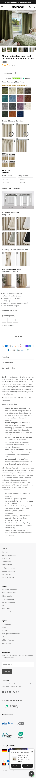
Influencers (6, 637)
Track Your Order (8, 612)
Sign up (7, 671)
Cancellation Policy (9, 593)
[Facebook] (3, 692)
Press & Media (7, 565)
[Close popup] (31, 751)
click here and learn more (10, 212)
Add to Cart (18, 336)
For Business (6, 643)
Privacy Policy (6, 574)
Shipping (5, 357)
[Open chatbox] (31, 774)
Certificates (6, 561)
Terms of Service (8, 577)
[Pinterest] (14, 692)
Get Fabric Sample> (6, 171)
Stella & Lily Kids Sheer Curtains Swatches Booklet (24, 758)
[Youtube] (10, 692)
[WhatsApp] (17, 692)
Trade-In (5, 630)
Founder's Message (9, 555)
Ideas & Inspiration (8, 571)
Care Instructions (9, 368)
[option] (18, 28)
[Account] (29, 7)
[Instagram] (6, 692)
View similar (16, 766)
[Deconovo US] (18, 7)
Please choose (6, 181)
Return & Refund (8, 599)
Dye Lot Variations (8, 602)
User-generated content (11, 634)
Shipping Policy (7, 596)
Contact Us (6, 609)
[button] (3, 88)
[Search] (6, 7)
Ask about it (27, 766)
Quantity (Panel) (8, 316)
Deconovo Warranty (9, 590)
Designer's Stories (8, 568)
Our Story (5, 552)
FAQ (3, 605)
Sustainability (7, 362)
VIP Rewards (6, 624)
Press (4, 627)
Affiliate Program (8, 640)
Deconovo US (10, 771)
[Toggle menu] (2, 7)
